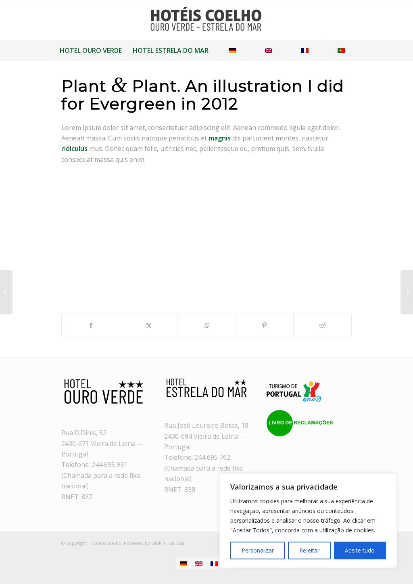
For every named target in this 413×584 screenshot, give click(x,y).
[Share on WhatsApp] (206, 325)
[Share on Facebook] (90, 325)
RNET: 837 (76, 496)
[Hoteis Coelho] (206, 22)
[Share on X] (148, 325)
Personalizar (258, 550)
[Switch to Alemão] (183, 563)
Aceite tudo (360, 550)
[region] (308, 520)
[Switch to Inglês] (198, 563)
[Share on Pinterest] (264, 325)
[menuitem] (90, 50)
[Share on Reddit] (322, 325)
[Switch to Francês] (214, 563)
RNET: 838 (179, 489)
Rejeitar (309, 550)
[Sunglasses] (6, 292)
